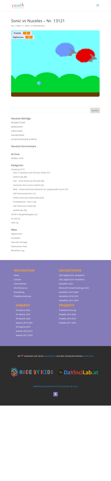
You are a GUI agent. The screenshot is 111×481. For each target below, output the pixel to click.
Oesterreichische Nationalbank (27, 197)
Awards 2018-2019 (24, 331)
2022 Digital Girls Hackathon (71, 279)
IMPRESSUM (38, 386)
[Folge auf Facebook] (55, 394)
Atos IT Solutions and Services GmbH (29, 172)
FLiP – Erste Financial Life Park (26, 181)
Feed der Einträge (19, 242)
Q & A (75, 386)
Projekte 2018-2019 (67, 318)
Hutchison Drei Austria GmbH (26, 185)
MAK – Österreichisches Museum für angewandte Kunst (38, 189)
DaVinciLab (18, 177)
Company (15, 169)
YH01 (13, 222)
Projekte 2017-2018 (67, 322)
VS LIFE (14, 218)
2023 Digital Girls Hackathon (71, 275)
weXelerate (18, 210)
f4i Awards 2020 (23, 318)
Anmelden (15, 238)
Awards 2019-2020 (24, 322)
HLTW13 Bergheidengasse (23, 214)
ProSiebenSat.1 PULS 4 (23, 201)
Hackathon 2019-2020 (68, 292)
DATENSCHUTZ (53, 386)
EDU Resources (20, 288)
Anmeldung (19, 292)
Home (16, 275)
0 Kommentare (38, 25)
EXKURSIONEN (17, 135)
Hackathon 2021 (66, 283)
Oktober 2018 (17, 158)
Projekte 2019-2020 (67, 314)
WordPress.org (17, 250)
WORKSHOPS (17, 126)
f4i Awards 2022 (23, 310)
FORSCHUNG (17, 131)
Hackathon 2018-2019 (68, 296)
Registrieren (16, 233)
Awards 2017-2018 (24, 335)
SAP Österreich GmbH (23, 206)
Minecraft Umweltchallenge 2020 (74, 288)
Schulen (17, 279)
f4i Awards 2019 (23, 327)
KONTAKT (66, 386)
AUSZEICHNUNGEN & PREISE (24, 139)
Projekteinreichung (22, 296)
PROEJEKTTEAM (18, 122)
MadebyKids (50, 356)
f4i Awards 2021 (23, 314)
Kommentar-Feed (19, 246)
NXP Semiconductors (22, 193)
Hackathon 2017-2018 (68, 300)
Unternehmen (20, 283)
